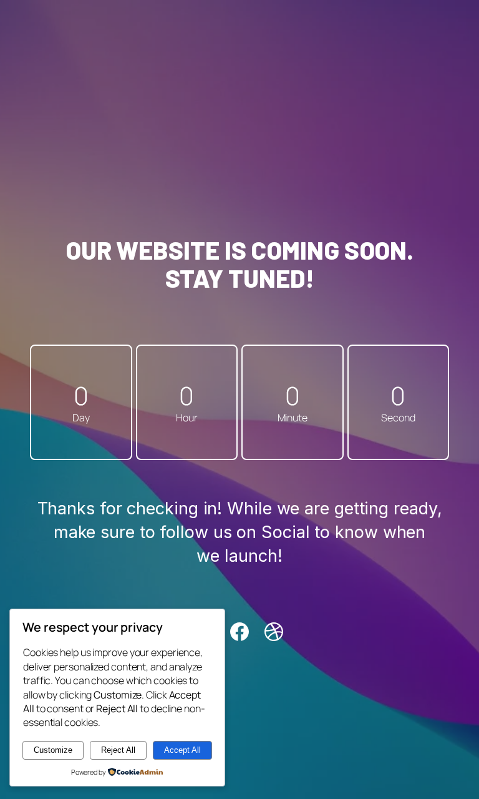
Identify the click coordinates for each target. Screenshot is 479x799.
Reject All (118, 750)
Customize (53, 750)
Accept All (182, 750)
